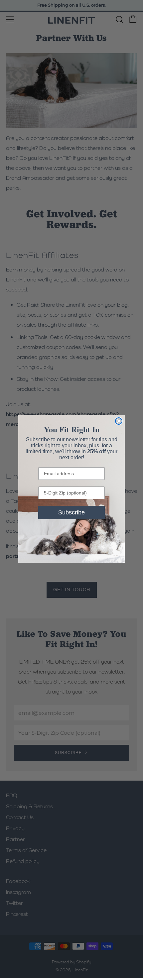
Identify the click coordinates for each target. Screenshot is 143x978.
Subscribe (71, 512)
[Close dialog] (118, 421)
